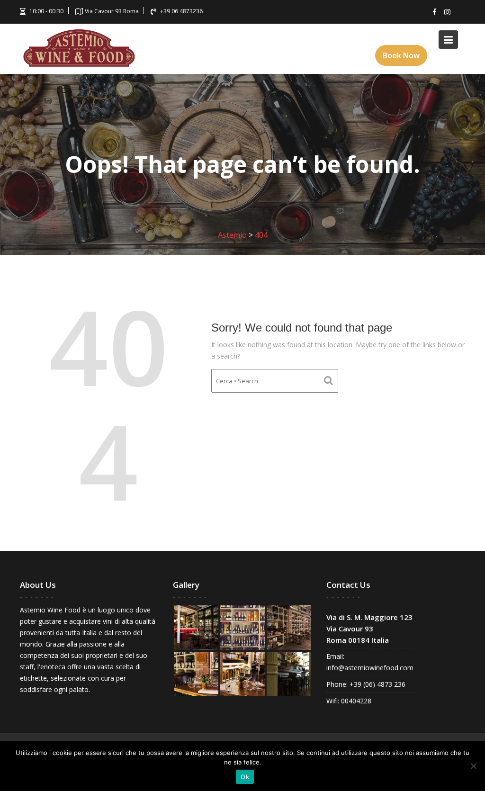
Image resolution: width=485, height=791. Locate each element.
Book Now (401, 55)
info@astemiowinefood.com (369, 667)
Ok (245, 777)
